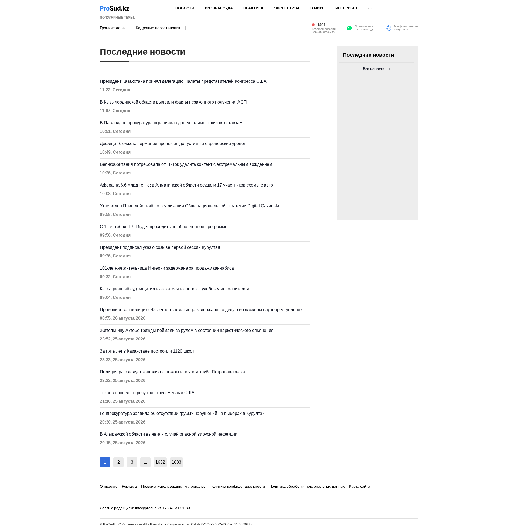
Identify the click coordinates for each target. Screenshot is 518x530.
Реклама (129, 486)
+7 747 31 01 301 (177, 508)
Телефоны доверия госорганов (406, 28)
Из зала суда (219, 8)
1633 (176, 462)
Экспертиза (286, 8)
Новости (184, 8)
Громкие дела (112, 28)
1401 (321, 25)
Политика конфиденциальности (237, 486)
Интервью (346, 8)
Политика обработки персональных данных (307, 486)
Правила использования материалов (173, 486)
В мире (317, 8)
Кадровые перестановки (158, 28)
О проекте (109, 486)
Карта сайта (359, 486)
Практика (253, 8)
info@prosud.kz (148, 508)
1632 (160, 462)
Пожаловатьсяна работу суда (364, 28)
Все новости (373, 69)
